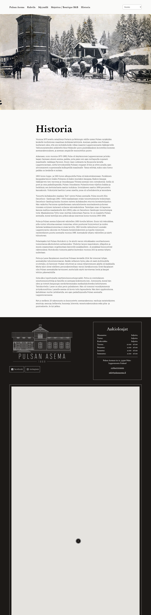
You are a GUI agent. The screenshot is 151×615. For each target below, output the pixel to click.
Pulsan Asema (16, 7)
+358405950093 (117, 368)
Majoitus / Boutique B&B (64, 7)
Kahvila (31, 7)
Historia (85, 7)
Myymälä (43, 7)
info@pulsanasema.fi (117, 372)
